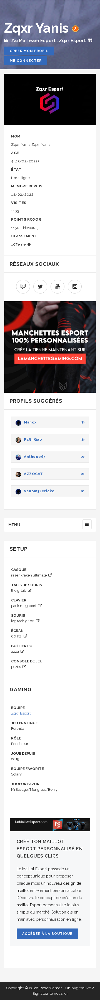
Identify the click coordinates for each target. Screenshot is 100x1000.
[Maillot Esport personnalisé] (50, 824)
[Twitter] (40, 287)
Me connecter (26, 61)
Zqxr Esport (21, 713)
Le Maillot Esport (32, 869)
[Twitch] (23, 287)
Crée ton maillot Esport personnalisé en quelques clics (50, 849)
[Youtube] (57, 287)
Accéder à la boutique (47, 934)
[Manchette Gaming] (50, 346)
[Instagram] (75, 287)
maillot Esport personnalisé (41, 905)
